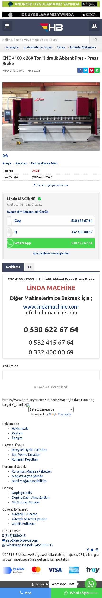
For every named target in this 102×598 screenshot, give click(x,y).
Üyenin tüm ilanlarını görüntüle (27, 211)
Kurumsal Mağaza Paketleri (32, 471)
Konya (7, 163)
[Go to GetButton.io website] (90, 593)
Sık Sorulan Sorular (26, 502)
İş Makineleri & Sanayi (38, 47)
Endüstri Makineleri (83, 47)
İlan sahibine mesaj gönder (51, 253)
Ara (28, 592)
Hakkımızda (20, 428)
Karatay (21, 163)
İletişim (17, 438)
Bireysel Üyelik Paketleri (29, 450)
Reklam (17, 433)
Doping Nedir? (22, 493)
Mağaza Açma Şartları (27, 476)
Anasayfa (12, 47)
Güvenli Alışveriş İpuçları (29, 519)
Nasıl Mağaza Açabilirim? (30, 481)
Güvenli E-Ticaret (24, 514)
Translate (65, 414)
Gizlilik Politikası (23, 524)
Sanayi (61, 47)
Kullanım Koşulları (25, 459)
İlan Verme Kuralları (26, 455)
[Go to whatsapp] (91, 584)
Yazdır (36, 70)
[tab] (29, 267)
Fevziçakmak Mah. (44, 163)
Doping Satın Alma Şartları (31, 497)
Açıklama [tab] (13, 267)
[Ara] (96, 40)
